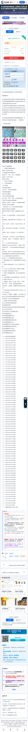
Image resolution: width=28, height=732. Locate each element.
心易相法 (11, 553)
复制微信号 (17, 640)
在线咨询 (25, 402)
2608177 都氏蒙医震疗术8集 (9, 715)
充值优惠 (5, 657)
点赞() (23, 556)
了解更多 (14, 689)
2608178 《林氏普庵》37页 (9, 712)
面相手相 (15, 12)
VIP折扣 (15, 47)
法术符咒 (7, 590)
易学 (13, 12)
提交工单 (8, 74)
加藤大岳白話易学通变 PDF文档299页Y (20, 609)
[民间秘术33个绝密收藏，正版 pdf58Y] (7, 584)
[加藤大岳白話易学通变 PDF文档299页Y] (20, 601)
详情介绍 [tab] (6, 17)
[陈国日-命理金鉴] (20, 584)
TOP (25, 407)
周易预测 (18, 607)
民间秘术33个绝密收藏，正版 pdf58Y (6, 592)
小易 (5, 556)
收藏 (17, 556)
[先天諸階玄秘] (7, 601)
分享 (12, 556)
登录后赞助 (8, 651)
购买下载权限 (14, 58)
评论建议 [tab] (23, 17)
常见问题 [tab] (14, 17)
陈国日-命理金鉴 (19, 591)
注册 (19, 31)
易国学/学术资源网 (13, 725)
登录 (23, 2)
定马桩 (6, 553)
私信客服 (8, 76)
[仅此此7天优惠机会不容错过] (14, 23)
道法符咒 (9, 607)
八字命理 (18, 590)
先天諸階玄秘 (5, 608)
